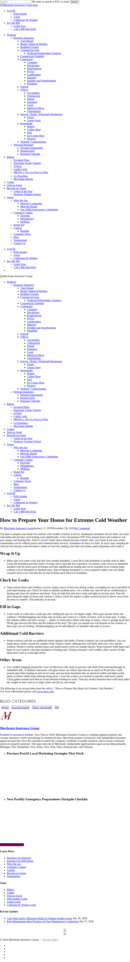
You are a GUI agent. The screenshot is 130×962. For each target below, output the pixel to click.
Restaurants (26, 370)
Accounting (33, 339)
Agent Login (13, 901)
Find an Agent (14, 432)
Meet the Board (28, 453)
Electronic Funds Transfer (27, 410)
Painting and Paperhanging (41, 327)
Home (5, 707)
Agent (17, 499)
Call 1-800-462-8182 (25, 511)
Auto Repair (27, 288)
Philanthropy (27, 465)
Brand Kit (19, 471)
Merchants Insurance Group (19, 528)
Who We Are (21, 447)
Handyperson (34, 315)
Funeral (24, 333)
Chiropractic (33, 343)
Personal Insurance (24, 391)
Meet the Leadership (31, 450)
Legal (30, 352)
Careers (18, 475)
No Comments (82, 528)
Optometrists (34, 358)
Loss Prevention (20, 707)
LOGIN (11, 493)
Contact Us (20, 490)
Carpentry (32, 309)
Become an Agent (16, 435)
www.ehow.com (45, 691)
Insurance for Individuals (20, 861)
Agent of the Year (23, 438)
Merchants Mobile (23, 426)
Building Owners (29, 294)
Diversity (25, 462)
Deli (29, 379)
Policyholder (20, 496)
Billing (10, 404)
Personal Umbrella (30, 401)
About (10, 444)
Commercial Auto (29, 297)
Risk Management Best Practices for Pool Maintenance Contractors (43, 921)
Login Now (20, 508)
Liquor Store (34, 367)
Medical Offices (35, 355)
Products (11, 281)
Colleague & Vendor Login (21, 904)
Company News (22, 481)
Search (74, 2)
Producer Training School (27, 441)
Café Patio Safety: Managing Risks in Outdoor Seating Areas (39, 918)
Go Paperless (21, 423)
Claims (10, 429)
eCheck (18, 413)
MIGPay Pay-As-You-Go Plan (31, 419)
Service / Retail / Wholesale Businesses (41, 361)
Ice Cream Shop (35, 382)
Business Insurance (24, 285)
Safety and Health (42, 707)
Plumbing (32, 330)
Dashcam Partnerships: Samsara (44, 300)
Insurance (32, 349)
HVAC (31, 318)
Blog (16, 484)
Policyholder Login (17, 898)
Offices (24, 336)
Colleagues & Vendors (26, 502)
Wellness (25, 468)
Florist (30, 364)
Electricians (33, 312)
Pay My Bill (13, 505)
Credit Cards (20, 416)
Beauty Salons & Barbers (33, 291)
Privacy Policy (50, 939)
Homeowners (27, 398)
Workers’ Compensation (33, 388)
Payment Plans (21, 407)
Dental (30, 346)
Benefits (24, 478)
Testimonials (20, 487)
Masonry (32, 324)
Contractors (26, 306)
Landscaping (34, 321)
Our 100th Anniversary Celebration (39, 456)
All (56, 707)
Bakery (31, 373)
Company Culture (23, 459)
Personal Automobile (31, 394)
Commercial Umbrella (32, 303)
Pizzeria (31, 385)
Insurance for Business (19, 857)
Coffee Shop (34, 376)
